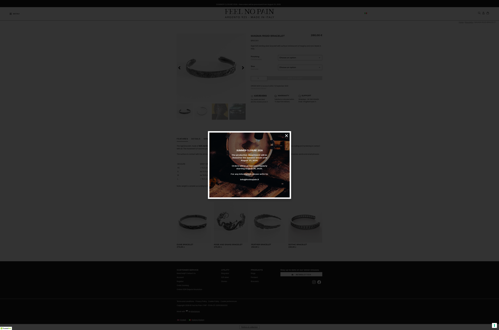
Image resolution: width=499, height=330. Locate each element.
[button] (286, 136)
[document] (249, 165)
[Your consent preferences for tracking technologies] (494, 325)
